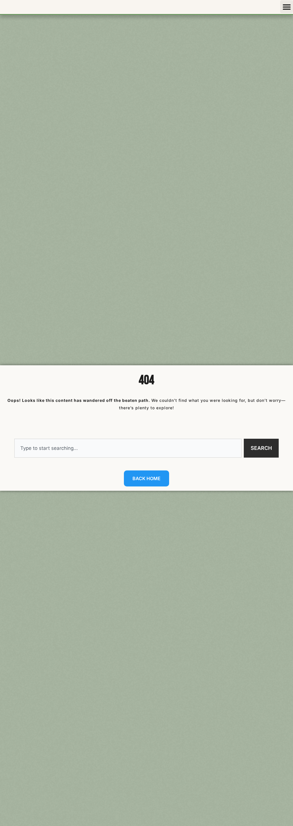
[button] (286, 6)
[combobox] (127, 448)
